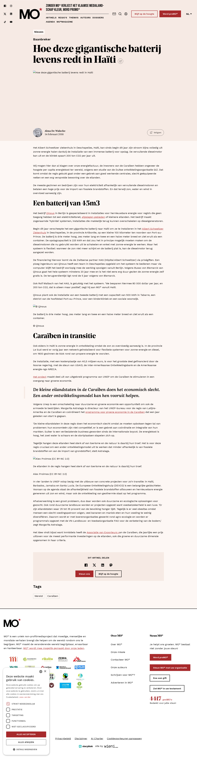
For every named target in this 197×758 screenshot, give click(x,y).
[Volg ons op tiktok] (5, 22)
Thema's (73, 17)
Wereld (38, 596)
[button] (26, 749)
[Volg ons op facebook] (5, 6)
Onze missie (118, 652)
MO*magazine (65, 21)
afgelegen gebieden (93, 217)
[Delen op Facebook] (86, 565)
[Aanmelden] (126, 14)
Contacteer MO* (120, 659)
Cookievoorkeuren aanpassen (124, 738)
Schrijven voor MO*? (123, 674)
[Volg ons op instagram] (11, 6)
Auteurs (85, 17)
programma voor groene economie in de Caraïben (115, 412)
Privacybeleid (63, 738)
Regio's (62, 17)
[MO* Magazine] (31, 14)
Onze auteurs (119, 667)
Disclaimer (81, 738)
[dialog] (26, 711)
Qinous (50, 213)
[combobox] (40, 671)
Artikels (51, 17)
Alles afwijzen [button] (26, 742)
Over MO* (116, 644)
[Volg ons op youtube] (11, 22)
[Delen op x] (94, 565)
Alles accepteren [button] (26, 734)
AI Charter (97, 738)
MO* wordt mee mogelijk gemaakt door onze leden (53, 648)
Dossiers (98, 17)
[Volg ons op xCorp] (5, 14)
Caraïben (52, 596)
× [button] (45, 671)
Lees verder (25, 697)
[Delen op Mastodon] (111, 565)
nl (188, 13)
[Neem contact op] (114, 14)
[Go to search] (120, 14)
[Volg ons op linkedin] (11, 14)
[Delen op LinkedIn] (102, 565)
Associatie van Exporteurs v (103, 532)
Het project (39, 376)
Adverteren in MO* (122, 682)
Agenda (50, 21)
